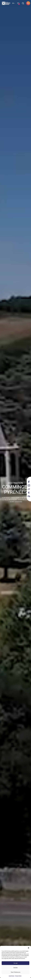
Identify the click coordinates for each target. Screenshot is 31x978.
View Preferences (15, 972)
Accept (15, 963)
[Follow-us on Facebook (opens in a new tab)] (29, 482)
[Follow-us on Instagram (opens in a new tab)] (29, 485)
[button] (28, 948)
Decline (15, 967)
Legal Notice (11, 976)
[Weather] (29, 489)
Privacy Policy (18, 976)
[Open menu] (28, 3)
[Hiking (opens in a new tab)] (29, 492)
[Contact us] (29, 496)
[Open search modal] (23, 3)
